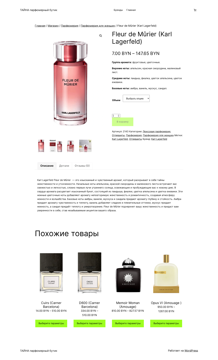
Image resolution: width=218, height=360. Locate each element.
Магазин (53, 25)
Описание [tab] (47, 165)
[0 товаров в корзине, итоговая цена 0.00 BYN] (195, 10)
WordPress (191, 350)
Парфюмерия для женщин (98, 25)
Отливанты (118, 135)
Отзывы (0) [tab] (82, 165)
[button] (100, 35)
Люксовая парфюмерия (156, 131)
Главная (131, 9)
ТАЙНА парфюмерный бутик (38, 10)
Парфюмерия (69, 25)
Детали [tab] (64, 165)
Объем (116, 100)
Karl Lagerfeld (120, 138)
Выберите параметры (51, 323)
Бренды (118, 9)
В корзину (123, 121)
